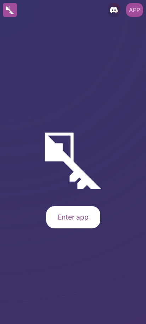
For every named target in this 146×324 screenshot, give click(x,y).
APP (134, 9)
